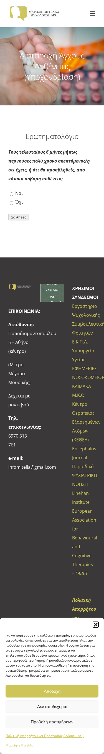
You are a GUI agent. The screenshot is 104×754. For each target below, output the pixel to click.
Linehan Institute (81, 497)
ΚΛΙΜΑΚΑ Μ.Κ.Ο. (81, 390)
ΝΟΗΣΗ (80, 484)
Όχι (18, 202)
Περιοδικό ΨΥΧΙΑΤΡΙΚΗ (84, 470)
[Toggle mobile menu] (93, 13)
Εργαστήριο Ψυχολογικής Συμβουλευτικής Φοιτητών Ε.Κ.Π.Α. (84, 324)
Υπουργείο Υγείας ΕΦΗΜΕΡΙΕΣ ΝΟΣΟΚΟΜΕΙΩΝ (84, 364)
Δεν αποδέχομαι (52, 706)
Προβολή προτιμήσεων (52, 721)
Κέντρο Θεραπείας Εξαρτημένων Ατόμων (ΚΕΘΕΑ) (84, 422)
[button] (95, 624)
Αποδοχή (52, 691)
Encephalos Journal (84, 453)
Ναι (18, 193)
